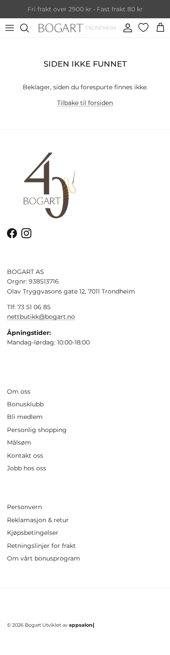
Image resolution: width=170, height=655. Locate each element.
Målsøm (19, 442)
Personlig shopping (37, 430)
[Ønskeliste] (144, 27)
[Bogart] (77, 28)
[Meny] (9, 27)
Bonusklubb (25, 404)
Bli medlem (25, 417)
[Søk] (28, 27)
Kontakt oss (25, 455)
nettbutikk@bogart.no (41, 317)
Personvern (24, 507)
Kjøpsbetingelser (32, 533)
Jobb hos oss (26, 468)
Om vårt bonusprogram (43, 558)
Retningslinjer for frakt (41, 546)
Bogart (33, 625)
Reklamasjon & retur (38, 520)
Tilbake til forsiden (85, 103)
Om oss (19, 391)
